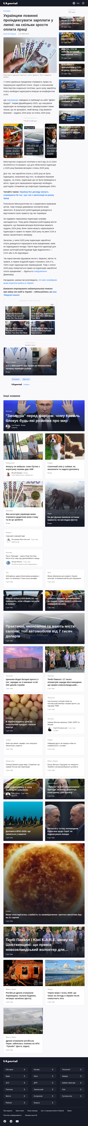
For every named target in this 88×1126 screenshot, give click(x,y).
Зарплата (26, 379)
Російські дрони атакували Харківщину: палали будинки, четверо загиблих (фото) (21, 996)
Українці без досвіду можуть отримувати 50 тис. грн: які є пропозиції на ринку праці (28, 195)
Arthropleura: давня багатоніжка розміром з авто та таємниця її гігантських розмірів (22, 577)
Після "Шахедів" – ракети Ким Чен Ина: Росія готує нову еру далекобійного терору (22, 557)
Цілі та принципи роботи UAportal (52, 1111)
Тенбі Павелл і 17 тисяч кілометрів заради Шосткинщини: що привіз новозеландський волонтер (65, 682)
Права (69, 1111)
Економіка (6, 11)
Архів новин (20, 1111)
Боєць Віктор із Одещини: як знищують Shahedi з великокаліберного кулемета (63, 766)
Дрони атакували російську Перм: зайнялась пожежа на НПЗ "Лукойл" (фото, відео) (22, 1044)
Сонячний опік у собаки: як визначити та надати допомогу (63, 467)
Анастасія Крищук (9, 34)
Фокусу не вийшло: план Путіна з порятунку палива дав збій (23, 467)
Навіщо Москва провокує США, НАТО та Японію (64, 723)
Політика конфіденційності (12, 1115)
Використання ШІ (31, 1115)
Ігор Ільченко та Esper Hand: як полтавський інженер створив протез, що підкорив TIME (64, 703)
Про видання (7, 1111)
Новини (26, 384)
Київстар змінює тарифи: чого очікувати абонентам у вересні (21, 744)
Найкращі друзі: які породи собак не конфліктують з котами (62, 744)
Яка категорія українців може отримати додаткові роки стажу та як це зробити (22, 517)
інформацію (12, 100)
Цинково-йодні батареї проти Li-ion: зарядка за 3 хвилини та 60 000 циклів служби (22, 682)
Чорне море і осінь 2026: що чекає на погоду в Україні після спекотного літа (63, 996)
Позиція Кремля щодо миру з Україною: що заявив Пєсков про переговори (23, 766)
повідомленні (40, 271)
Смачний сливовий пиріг (15, 536)
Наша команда (32, 1111)
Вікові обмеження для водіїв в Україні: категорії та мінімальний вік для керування (64, 577)
